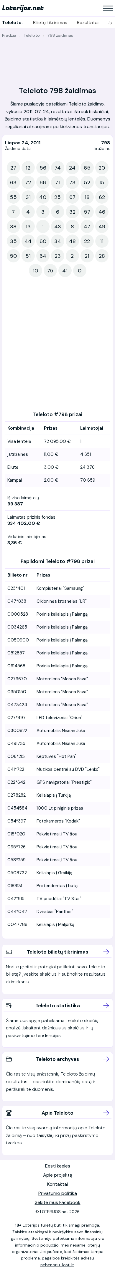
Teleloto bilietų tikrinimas (57, 952)
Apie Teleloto (57, 1113)
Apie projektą (57, 1175)
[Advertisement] (57, 58)
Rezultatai (87, 22)
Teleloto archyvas (57, 1059)
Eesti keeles (57, 1166)
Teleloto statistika (57, 1005)
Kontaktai (57, 1184)
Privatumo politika (57, 1193)
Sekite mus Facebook (57, 1202)
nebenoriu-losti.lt (57, 1264)
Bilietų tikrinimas (50, 22)
